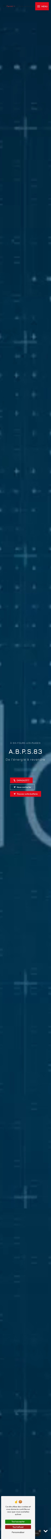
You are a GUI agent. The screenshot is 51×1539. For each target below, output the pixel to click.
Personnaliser (18, 1532)
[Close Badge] (39, 1531)
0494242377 (23, 780)
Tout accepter (18, 1521)
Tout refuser (18, 1527)
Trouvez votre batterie (27, 794)
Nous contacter (24, 787)
